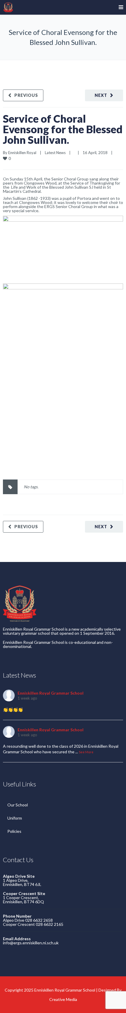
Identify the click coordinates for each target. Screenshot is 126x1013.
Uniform (14, 818)
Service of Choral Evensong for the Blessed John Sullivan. (62, 129)
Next (101, 95)
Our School (17, 804)
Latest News (55, 152)
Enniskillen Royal (22, 152)
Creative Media (63, 999)
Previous (26, 95)
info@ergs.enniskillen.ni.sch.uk (31, 942)
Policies (14, 831)
